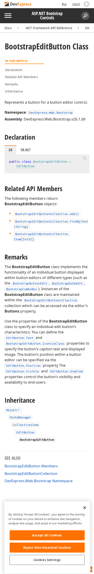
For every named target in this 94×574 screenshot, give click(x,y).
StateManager (20, 417)
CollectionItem (25, 425)
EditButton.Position (23, 366)
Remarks (11, 84)
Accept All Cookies (47, 535)
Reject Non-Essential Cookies (47, 548)
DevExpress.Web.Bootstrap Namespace (39, 480)
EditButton (25, 166)
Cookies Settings (47, 560)
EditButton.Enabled (66, 371)
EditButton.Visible (22, 371)
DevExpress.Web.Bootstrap (51, 112)
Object (11, 410)
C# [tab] (10, 149)
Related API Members (21, 77)
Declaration (14, 70)
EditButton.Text (19, 338)
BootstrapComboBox (21, 289)
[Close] (85, 508)
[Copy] (84, 158)
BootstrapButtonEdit (30, 283)
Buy (64, 4)
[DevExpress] (18, 4)
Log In (76, 4)
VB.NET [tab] (26, 149)
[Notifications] (86, 4)
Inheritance (14, 91)
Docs (8, 28)
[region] (47, 537)
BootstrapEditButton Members (31, 466)
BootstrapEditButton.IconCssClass (35, 343)
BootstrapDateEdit (67, 283)
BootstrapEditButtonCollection (50, 300)
